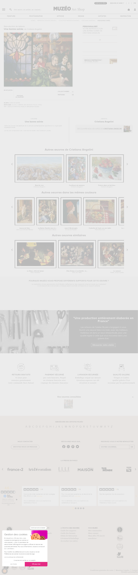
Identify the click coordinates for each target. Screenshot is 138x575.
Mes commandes (95, 530)
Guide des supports (68, 530)
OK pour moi (36, 564)
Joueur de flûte (24, 228)
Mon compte (93, 533)
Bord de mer (39, 186)
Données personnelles (129, 572)
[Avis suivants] (136, 496)
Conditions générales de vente (101, 570)
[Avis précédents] (20, 496)
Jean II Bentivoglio (71, 228)
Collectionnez (63, 91)
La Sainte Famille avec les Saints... (47, 228)
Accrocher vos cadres (69, 541)
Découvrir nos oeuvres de (99, 129)
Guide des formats (68, 533)
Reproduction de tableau (46, 20)
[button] (5, 571)
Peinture (11, 16)
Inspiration (125, 16)
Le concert (117, 271)
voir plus (39, 496)
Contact (135, 570)
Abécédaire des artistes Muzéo (69, 422)
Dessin (81, 16)
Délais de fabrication (69, 535)
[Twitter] (78, 448)
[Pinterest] (73, 448)
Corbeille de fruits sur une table (100, 228)
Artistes (102, 16)
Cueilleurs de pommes (77, 186)
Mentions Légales (122, 570)
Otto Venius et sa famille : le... (77, 271)
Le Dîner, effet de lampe (35, 271)
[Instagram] (69, 448)
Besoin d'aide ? (117, 3)
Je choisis (13, 564)
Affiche (60, 16)
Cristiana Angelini (88, 20)
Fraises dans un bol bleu (106, 186)
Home (33, 20)
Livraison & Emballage (70, 538)
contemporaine (39, 126)
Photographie (36, 16)
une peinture (20, 126)
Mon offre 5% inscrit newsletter (96, 537)
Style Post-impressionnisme (69, 20)
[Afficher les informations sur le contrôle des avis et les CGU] (16, 499)
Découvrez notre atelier (103, 345)
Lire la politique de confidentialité (13, 557)
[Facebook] (64, 448)
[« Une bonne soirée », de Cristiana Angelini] (68, 404)
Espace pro (100, 3)
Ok (132, 447)
